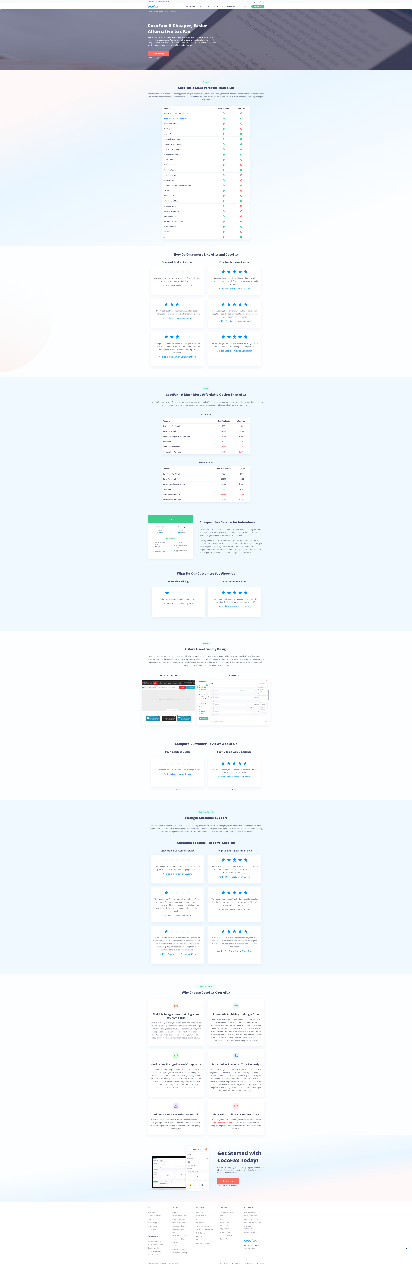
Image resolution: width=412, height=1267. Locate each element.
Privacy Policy (225, 1232)
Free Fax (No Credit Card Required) (176, 113)
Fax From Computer (179, 1216)
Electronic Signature (179, 1235)
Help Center (200, 1233)
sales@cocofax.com (163, 1)
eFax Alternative (250, 1212)
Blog (197, 1240)
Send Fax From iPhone (180, 1223)
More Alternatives (250, 1232)
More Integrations (154, 1255)
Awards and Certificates (204, 1229)
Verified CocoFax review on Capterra (234, 321)
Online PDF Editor (178, 1239)
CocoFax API (152, 1229)
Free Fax (175, 1242)
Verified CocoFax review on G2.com (235, 288)
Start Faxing (258, 6)
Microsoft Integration (155, 1244)
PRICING (243, 6)
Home (150, 12)
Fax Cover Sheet (178, 1249)
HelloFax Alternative (251, 1219)
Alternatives (158, 12)
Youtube (226, 1263)
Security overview (226, 1212)
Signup (262, 2)
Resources (200, 1223)
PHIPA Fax (223, 1219)
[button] (406, 1248)
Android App (152, 1223)
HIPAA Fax (223, 1216)
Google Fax (176, 1212)
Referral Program (202, 1243)
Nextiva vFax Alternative (248, 1227)
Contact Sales (201, 1216)
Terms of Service (226, 1235)
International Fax (178, 1226)
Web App (151, 1212)
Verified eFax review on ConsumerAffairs (177, 356)
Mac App (151, 1219)
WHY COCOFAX (190, 6)
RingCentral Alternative (252, 1223)
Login (254, 2)
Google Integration (154, 1241)
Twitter (262, 1263)
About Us (199, 1212)
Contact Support (202, 1236)
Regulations (224, 1229)
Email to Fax (152, 1226)
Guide (174, 1246)
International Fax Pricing (178, 1230)
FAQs (198, 1219)
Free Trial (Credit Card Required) (175, 118)
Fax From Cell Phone (179, 1219)
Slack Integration (154, 1248)
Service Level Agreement (224, 1224)
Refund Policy (225, 1239)
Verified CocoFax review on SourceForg (234, 350)
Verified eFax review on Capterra (177, 318)
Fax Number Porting (179, 1253)
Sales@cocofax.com (250, 1248)
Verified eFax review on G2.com (177, 285)
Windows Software (154, 1216)
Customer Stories (202, 1226)
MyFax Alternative (250, 1216)
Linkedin (237, 1263)
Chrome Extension (154, 1251)
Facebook (250, 1263)
